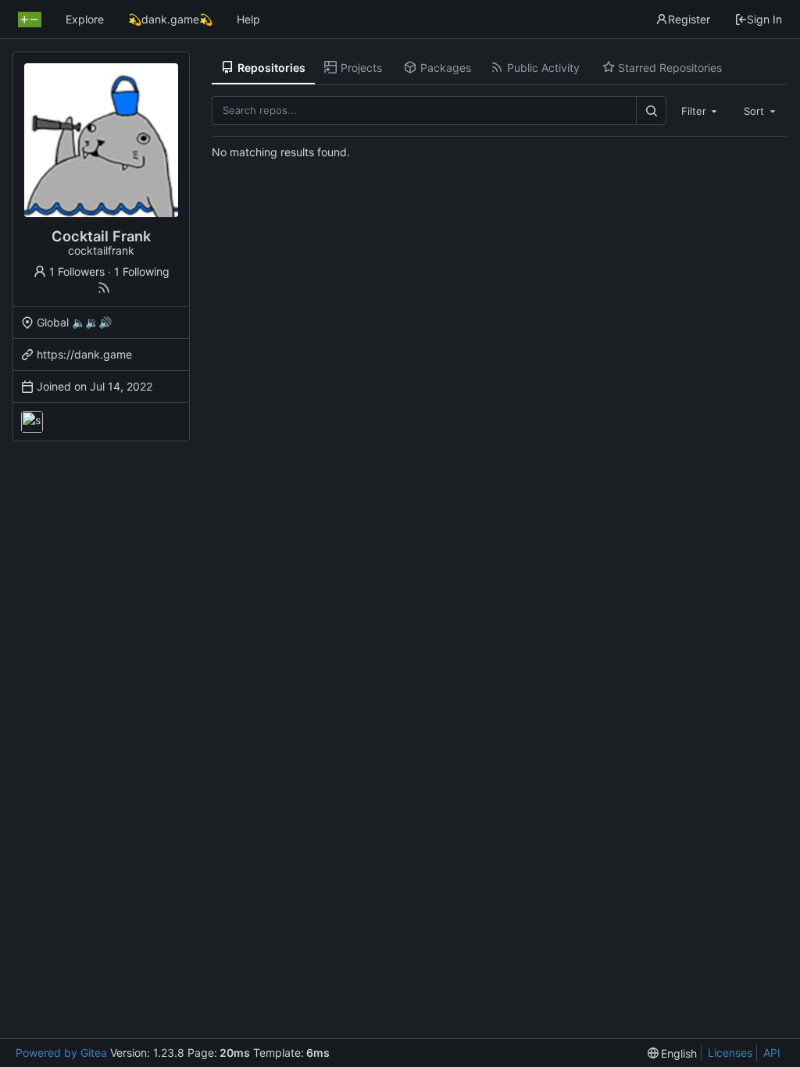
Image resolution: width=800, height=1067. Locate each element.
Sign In (764, 19)
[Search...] (651, 110)
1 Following (142, 271)
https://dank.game (84, 354)
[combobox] (701, 110)
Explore (85, 19)
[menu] (673, 1053)
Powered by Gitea (61, 1052)
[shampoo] (32, 422)
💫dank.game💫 (170, 19)
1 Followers (77, 271)
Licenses (730, 1052)
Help (248, 19)
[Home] (30, 19)
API (771, 1052)
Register (689, 19)
